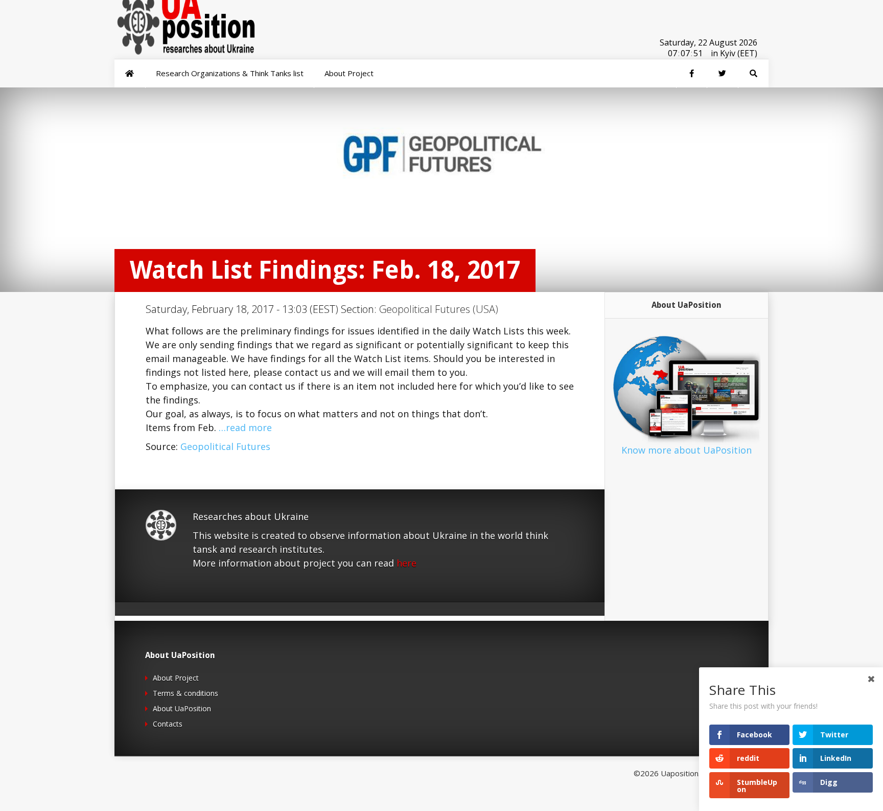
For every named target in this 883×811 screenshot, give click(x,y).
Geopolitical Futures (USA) (438, 309)
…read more (245, 427)
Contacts (167, 724)
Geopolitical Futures (225, 446)
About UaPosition (182, 708)
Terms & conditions (185, 693)
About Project (176, 678)
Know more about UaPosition (686, 450)
